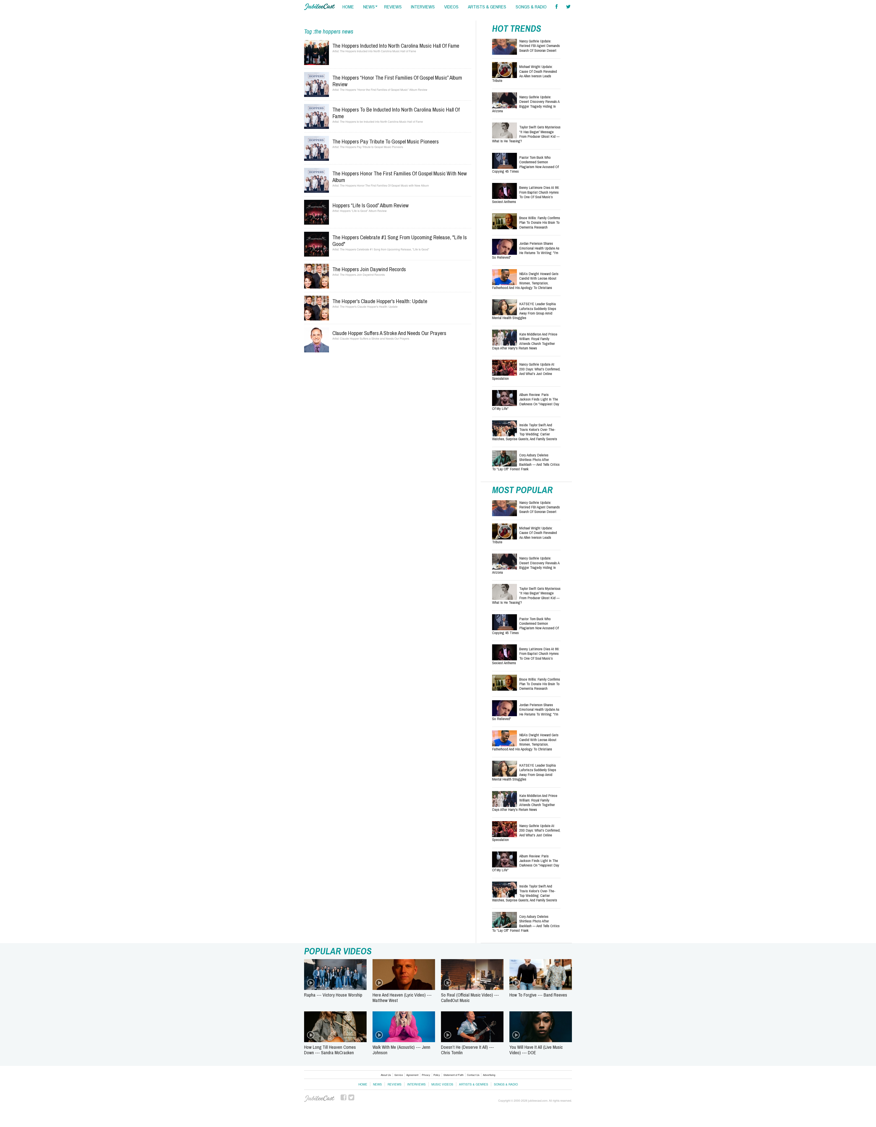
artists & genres (487, 6)
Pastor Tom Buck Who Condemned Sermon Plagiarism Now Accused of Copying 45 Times (525, 164)
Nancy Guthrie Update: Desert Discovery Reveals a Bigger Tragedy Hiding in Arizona (525, 103)
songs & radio (531, 6)
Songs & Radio (506, 1084)
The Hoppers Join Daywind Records (369, 269)
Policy (436, 1075)
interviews (423, 6)
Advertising (489, 1075)
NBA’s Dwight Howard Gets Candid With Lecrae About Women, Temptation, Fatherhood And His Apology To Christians (525, 280)
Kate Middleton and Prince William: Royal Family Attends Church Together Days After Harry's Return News (524, 341)
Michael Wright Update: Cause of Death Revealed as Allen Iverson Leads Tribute (524, 73)
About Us (386, 1075)
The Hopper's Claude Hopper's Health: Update (379, 301)
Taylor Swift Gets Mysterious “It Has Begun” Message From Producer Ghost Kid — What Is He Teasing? (526, 133)
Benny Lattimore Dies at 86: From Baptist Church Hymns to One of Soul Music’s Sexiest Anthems (525, 194)
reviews (393, 6)
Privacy (426, 1075)
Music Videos (442, 1084)
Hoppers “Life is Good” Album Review (370, 205)
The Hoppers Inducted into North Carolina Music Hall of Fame (395, 45)
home (348, 6)
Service (398, 1075)
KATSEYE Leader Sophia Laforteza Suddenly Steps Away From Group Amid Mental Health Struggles (524, 310)
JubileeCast (319, 1098)
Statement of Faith (453, 1075)
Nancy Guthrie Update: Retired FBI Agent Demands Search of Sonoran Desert (539, 45)
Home (362, 1084)
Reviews (395, 1084)
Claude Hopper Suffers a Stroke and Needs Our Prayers (389, 333)
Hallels (319, 6)
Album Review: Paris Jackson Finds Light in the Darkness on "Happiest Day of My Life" (525, 401)
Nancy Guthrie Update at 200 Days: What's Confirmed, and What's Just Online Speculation (526, 371)
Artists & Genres (473, 1084)
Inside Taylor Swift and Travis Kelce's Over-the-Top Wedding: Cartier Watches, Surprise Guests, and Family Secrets (524, 431)
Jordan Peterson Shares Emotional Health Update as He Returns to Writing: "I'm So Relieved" (525, 250)
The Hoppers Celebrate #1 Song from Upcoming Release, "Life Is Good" (399, 240)
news (369, 6)
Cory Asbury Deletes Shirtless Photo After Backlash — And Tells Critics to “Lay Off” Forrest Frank (526, 461)
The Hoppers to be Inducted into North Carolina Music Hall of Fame (396, 113)
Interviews (416, 1084)
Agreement (412, 1075)
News (377, 1084)
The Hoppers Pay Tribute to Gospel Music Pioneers (385, 141)
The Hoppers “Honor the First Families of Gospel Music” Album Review (397, 81)
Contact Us (473, 1075)
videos (451, 6)
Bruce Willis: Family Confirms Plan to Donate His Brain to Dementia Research (539, 222)
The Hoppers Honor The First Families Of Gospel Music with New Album (399, 177)
